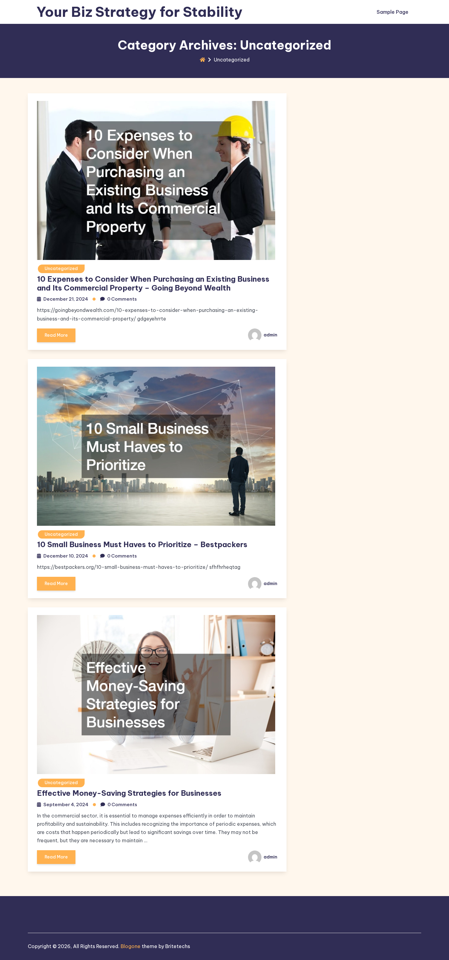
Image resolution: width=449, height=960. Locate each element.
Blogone (131, 946)
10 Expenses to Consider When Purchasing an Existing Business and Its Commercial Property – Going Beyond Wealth (153, 283)
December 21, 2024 (65, 299)
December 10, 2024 (65, 556)
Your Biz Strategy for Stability (139, 11)
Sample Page (392, 12)
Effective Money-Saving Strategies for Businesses (129, 793)
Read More (56, 335)
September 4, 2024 (65, 804)
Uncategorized (61, 268)
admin (270, 335)
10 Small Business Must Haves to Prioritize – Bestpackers (142, 544)
